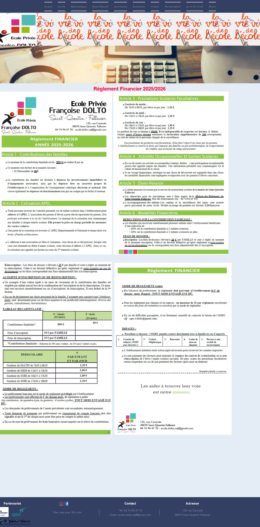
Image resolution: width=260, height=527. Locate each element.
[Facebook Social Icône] (67, 504)
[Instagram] (61, 504)
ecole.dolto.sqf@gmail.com (134, 515)
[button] (61, 6)
